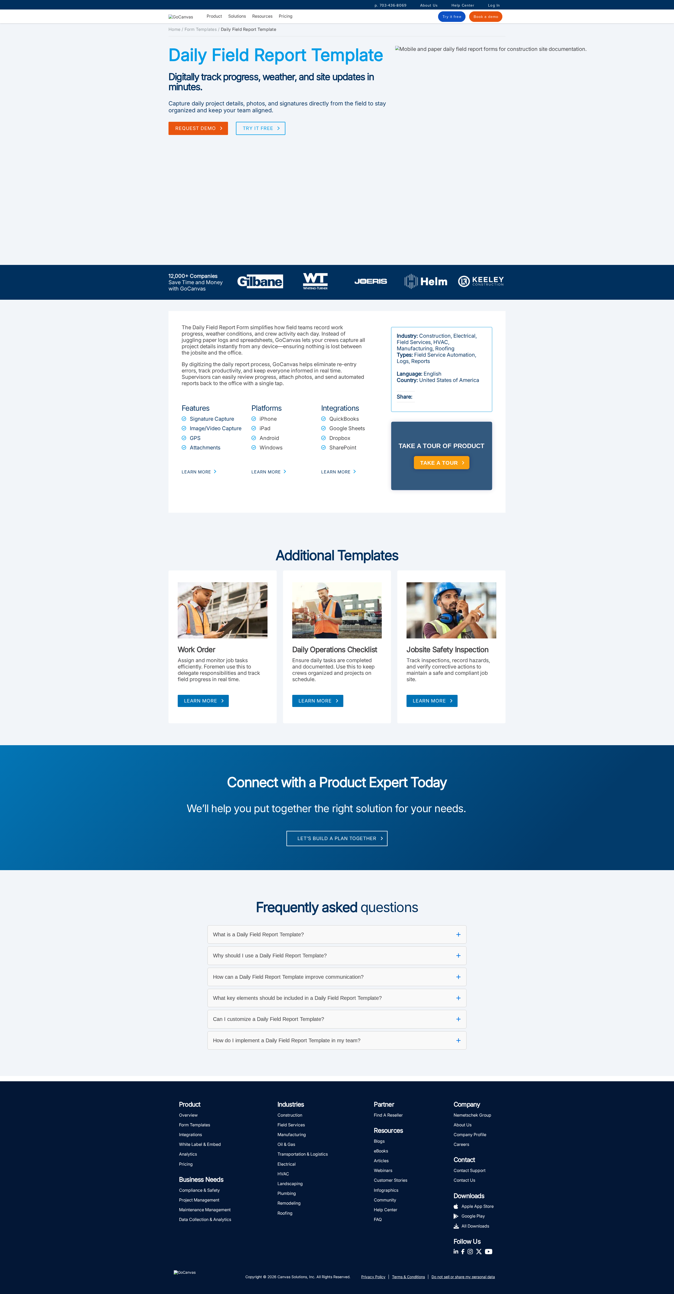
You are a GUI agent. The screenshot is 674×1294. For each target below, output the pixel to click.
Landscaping (290, 1183)
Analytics (188, 1154)
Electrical (286, 1164)
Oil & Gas (286, 1144)
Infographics (386, 1190)
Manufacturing (291, 1134)
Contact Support (469, 1170)
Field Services (291, 1124)
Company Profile (470, 1134)
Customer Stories (390, 1180)
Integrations (190, 1134)
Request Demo (195, 128)
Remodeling (289, 1203)
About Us (429, 5)
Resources (262, 16)
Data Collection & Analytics (205, 1219)
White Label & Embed (200, 1144)
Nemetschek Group (472, 1115)
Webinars (383, 1170)
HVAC (283, 1173)
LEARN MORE (196, 471)
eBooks (381, 1151)
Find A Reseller (388, 1115)
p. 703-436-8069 (391, 5)
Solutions (237, 16)
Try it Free (258, 128)
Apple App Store (478, 1206)
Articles (381, 1160)
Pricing (286, 16)
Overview (188, 1115)
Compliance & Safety (199, 1190)
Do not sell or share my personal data (463, 1276)
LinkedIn (456, 1251)
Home (174, 29)
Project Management (199, 1200)
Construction (289, 1115)
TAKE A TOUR (439, 463)
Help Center (463, 5)
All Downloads (475, 1226)
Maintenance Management (205, 1209)
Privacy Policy (373, 1276)
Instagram (470, 1251)
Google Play (473, 1216)
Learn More (200, 701)
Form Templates (201, 29)
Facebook (463, 1251)
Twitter (478, 1251)
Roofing (285, 1213)
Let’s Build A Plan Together (337, 838)
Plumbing (286, 1193)
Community (385, 1200)
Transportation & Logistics (302, 1154)
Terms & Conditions (408, 1276)
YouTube (488, 1251)
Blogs (379, 1141)
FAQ (378, 1219)
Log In (494, 5)
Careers (461, 1144)
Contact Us (464, 1180)
